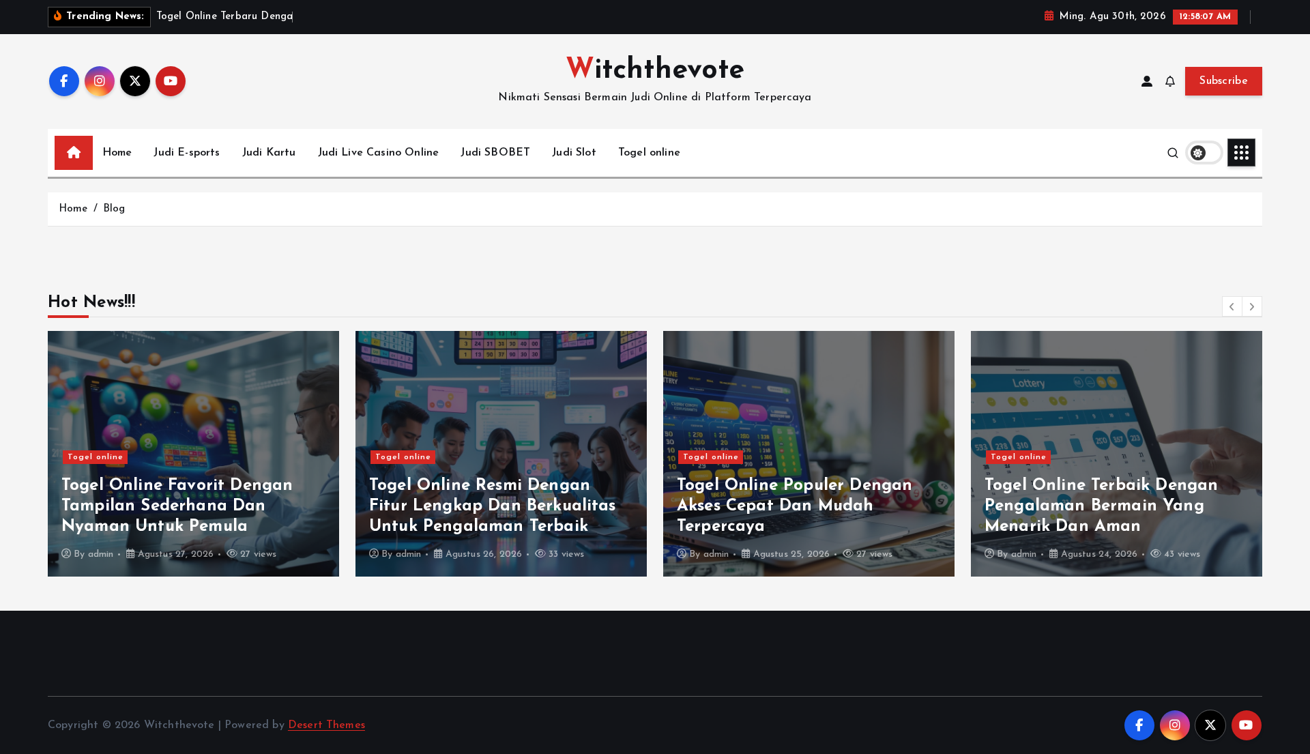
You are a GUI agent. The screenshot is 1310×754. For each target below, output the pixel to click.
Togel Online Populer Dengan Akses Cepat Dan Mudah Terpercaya (794, 506)
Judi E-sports (187, 152)
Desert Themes (326, 725)
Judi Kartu (269, 152)
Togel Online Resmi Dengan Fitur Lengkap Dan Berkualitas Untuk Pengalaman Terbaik (492, 506)
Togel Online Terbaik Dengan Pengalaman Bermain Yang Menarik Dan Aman (1101, 506)
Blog (114, 209)
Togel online (649, 152)
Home (117, 152)
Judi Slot (574, 152)
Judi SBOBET (495, 152)
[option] (193, 454)
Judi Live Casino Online (378, 152)
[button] (1232, 306)
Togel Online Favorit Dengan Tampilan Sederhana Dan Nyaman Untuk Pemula (177, 506)
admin (101, 554)
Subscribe (1223, 81)
